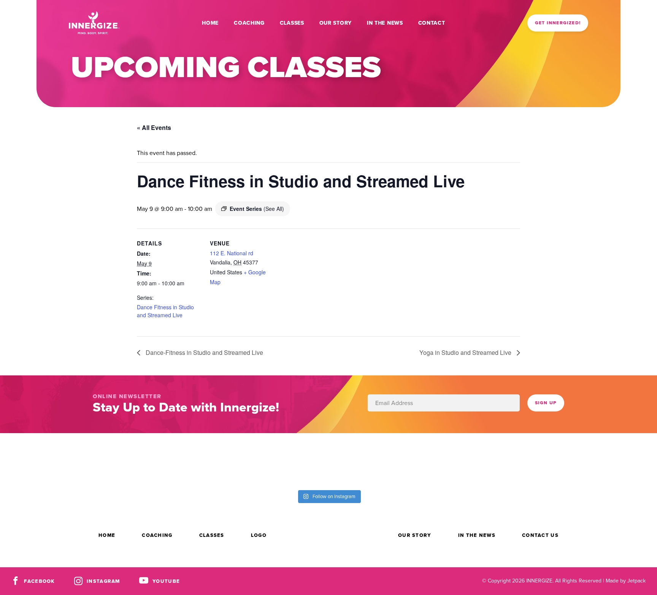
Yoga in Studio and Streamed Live (466, 352)
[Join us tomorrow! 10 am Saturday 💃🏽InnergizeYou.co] (369, 461)
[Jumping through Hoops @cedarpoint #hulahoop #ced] (616, 461)
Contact (431, 23)
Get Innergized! (558, 22)
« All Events (154, 127)
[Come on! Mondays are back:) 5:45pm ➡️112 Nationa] (287, 461)
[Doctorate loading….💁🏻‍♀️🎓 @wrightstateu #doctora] (123, 461)
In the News (385, 23)
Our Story (335, 23)
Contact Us (540, 535)
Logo (259, 535)
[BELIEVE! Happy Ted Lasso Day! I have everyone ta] (452, 461)
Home (210, 23)
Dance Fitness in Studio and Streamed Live (165, 311)
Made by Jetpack (626, 581)
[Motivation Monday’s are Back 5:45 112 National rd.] (205, 461)
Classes (292, 23)
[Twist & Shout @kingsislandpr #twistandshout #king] (41, 461)
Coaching (249, 23)
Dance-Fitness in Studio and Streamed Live (203, 352)
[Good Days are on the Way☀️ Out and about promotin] (534, 461)
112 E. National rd (231, 253)
